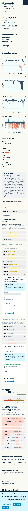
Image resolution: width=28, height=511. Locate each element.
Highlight (14, 392)
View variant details (8, 313)
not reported (5, 43)
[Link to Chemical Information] (25, 470)
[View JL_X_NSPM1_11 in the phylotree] (24, 437)
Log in (5, 11)
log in (24, 462)
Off (9, 392)
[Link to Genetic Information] (25, 53)
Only (19, 392)
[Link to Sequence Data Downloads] (25, 456)
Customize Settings (7, 504)
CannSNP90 (5, 46)
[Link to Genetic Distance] (13, 387)
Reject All (17, 504)
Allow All (5, 507)
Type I (8, 221)
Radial (12, 389)
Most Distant (14, 407)
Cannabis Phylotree (9, 8)
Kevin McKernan (12, 22)
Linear (7, 389)
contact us (20, 464)
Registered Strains (8, 6)
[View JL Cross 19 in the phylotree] (24, 440)
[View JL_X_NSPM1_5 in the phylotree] (24, 418)
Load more (13, 449)
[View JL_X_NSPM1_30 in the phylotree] (24, 444)
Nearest (7, 407)
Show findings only (6, 215)
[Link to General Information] (25, 34)
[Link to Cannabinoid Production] (17, 219)
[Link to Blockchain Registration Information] (25, 491)
